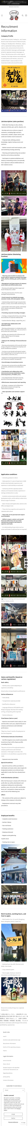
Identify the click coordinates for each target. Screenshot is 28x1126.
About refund (6, 1064)
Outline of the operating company (11, 1047)
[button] (2, 15)
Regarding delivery (7, 1073)
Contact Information (8, 1080)
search (4, 1036)
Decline (13, 1118)
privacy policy (6, 1076)
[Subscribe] (23, 1090)
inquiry (5, 1050)
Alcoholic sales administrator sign (11, 1040)
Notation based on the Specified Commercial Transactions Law (11, 1068)
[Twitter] (26, 566)
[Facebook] (26, 559)
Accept (13, 1114)
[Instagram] (26, 563)
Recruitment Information (9, 1043)
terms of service (7, 1060)
